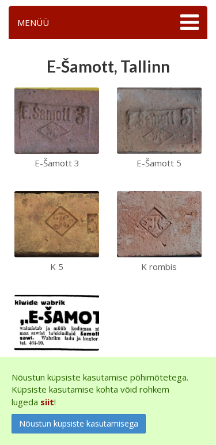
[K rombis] (159, 223)
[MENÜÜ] (188, 22)
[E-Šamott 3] (56, 119)
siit (47, 402)
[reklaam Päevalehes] (56, 321)
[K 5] (56, 223)
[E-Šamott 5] (159, 119)
